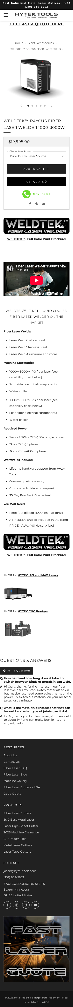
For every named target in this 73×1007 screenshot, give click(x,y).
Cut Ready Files (15, 839)
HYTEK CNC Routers (33, 611)
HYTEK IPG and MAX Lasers (38, 575)
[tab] (28, 106)
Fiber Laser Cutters (17, 813)
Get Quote (35, 181)
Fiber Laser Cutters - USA (22, 787)
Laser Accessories (41, 43)
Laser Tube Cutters (17, 851)
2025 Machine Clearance (21, 832)
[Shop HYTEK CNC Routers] (18, 629)
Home (19, 43)
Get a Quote (12, 793)
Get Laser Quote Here (37, 24)
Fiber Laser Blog (15, 774)
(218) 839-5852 (14, 877)
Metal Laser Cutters (18, 845)
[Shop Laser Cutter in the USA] (18, 593)
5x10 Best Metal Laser (19, 819)
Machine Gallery (15, 781)
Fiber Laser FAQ (15, 768)
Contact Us (11, 761)
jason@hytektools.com (20, 871)
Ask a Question (18, 670)
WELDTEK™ (16, 239)
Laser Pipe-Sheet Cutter (21, 826)
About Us (10, 755)
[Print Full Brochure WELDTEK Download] (36, 225)
